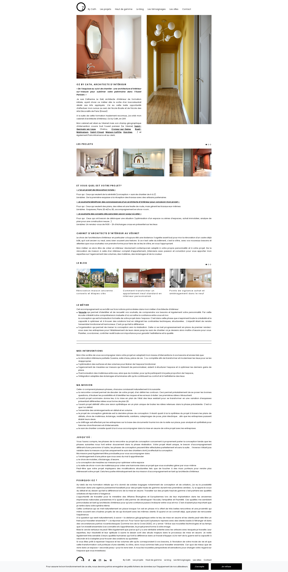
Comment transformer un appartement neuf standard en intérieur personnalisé (142, 293)
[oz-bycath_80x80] (81, 3)
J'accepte (199, 566)
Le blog (81, 262)
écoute (82, 312)
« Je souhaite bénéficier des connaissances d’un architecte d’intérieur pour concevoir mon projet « (128, 201)
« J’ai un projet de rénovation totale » (96, 189)
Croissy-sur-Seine (121, 129)
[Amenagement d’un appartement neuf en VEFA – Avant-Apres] (144, 278)
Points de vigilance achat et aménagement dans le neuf (187, 292)
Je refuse (226, 566)
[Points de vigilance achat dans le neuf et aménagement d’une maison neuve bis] (191, 278)
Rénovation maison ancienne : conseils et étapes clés (95, 292)
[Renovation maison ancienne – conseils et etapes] (97, 278)
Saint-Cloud (97, 132)
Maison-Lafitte (113, 132)
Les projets (84, 144)
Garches (127, 132)
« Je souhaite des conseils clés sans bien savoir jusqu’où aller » (108, 213)
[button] (206, 144)
